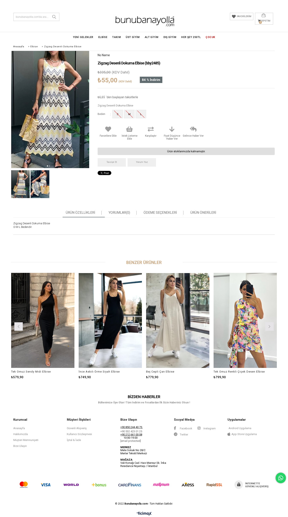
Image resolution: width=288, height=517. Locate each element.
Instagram (209, 428)
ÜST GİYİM (133, 37)
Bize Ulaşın (20, 446)
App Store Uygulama (244, 434)
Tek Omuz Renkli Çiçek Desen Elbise (239, 371)
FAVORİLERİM (244, 16)
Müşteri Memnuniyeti (25, 440)
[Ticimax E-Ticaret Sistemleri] (144, 514)
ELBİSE (102, 37)
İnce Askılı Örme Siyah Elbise (99, 371)
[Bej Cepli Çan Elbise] (177, 320)
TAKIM (116, 37)
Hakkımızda (20, 434)
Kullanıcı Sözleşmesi (79, 434)
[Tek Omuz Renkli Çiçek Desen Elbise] (245, 320)
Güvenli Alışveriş (77, 428)
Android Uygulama (240, 428)
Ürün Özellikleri (80, 213)
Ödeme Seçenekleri (160, 213)
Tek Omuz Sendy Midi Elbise (31, 371)
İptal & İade (74, 440)
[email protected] (130, 440)
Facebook (185, 428)
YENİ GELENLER (83, 37)
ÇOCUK (210, 37)
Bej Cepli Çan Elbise (160, 371)
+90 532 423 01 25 (131, 431)
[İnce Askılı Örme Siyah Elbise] (110, 320)
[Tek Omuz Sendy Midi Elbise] (42, 320)
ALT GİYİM (152, 37)
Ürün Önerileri (203, 213)
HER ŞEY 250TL (191, 37)
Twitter (183, 434)
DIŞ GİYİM (169, 37)
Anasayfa (19, 428)
